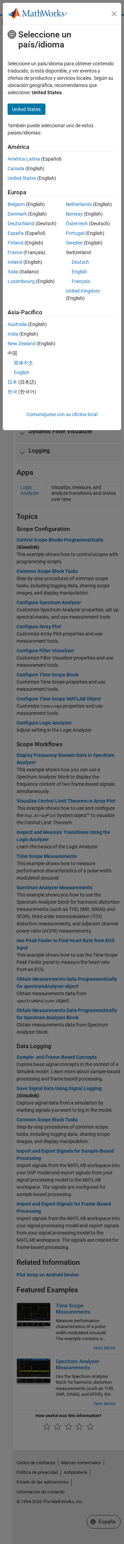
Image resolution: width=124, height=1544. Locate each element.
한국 (12, 391)
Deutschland (21, 223)
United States (22, 178)
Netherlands (79, 204)
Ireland (15, 262)
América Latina (24, 159)
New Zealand (21, 343)
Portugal (75, 233)
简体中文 (23, 363)
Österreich (77, 223)
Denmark (17, 214)
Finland (15, 243)
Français (81, 281)
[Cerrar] (114, 14)
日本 (12, 382)
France (15, 252)
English (79, 271)
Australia (17, 324)
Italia (13, 271)
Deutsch (80, 262)
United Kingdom (83, 291)
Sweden (74, 243)
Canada (16, 168)
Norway (74, 214)
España (16, 233)
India (13, 334)
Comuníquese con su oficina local (62, 414)
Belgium (16, 204)
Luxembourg (21, 281)
